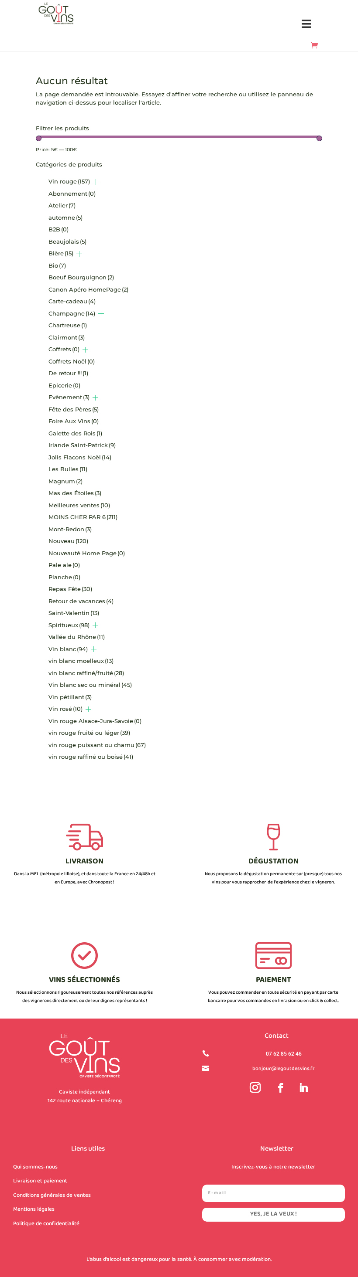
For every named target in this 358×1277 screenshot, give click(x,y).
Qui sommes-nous (35, 1167)
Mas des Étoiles (74, 492)
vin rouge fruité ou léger (89, 732)
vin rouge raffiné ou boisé (90, 756)
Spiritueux (69, 625)
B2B (58, 229)
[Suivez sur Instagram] (255, 1088)
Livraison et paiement (40, 1181)
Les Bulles (67, 468)
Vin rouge (69, 181)
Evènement (69, 397)
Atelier (62, 205)
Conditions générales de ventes (52, 1195)
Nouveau (68, 540)
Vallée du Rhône (76, 636)
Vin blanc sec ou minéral (90, 684)
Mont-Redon (70, 529)
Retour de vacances (81, 601)
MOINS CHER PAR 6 (82, 516)
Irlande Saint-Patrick (82, 445)
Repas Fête (70, 588)
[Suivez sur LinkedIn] (303, 1088)
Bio (57, 265)
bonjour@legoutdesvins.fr (283, 1068)
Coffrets (63, 349)
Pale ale (64, 564)
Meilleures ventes (79, 505)
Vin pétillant (70, 696)
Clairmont (66, 337)
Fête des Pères (73, 409)
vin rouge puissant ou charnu (97, 744)
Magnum (65, 481)
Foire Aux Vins (73, 421)
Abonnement (72, 193)
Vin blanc (68, 648)
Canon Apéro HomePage (88, 289)
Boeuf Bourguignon (81, 277)
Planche (64, 577)
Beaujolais (67, 241)
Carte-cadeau (72, 301)
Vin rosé (65, 708)
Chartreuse (67, 325)
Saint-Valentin (73, 612)
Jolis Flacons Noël (79, 457)
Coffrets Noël (71, 361)
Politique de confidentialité (46, 1224)
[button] (307, 24)
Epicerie (64, 385)
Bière (60, 253)
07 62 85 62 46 (284, 1054)
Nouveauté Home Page (86, 553)
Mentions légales (34, 1209)
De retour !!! (68, 373)
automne (65, 217)
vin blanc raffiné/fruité (86, 672)
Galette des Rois (75, 433)
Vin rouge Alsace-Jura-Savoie (94, 720)
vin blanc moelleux (81, 660)
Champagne (71, 313)
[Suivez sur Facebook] (280, 1088)
